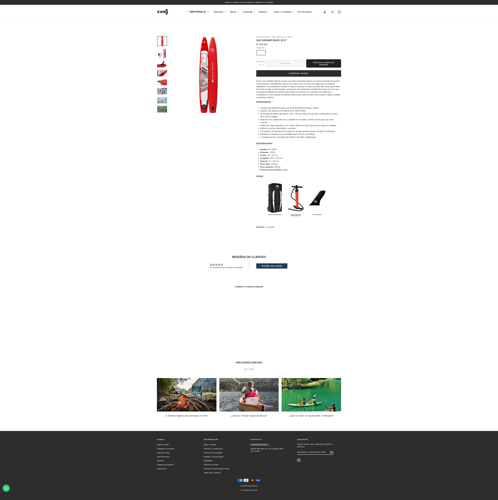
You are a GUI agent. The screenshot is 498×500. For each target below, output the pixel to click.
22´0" (261, 53)
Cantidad (260, 61)
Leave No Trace (163, 453)
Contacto (160, 461)
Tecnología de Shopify (249, 490)
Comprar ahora (298, 73)
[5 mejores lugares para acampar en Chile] (186, 395)
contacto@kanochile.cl (259, 444)
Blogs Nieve (162, 469)
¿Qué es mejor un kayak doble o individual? (311, 416)
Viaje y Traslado (283, 12)
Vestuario (218, 12)
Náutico (263, 12)
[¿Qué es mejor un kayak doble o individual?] (311, 395)
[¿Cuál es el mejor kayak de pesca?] (249, 395)
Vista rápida (179, 335)
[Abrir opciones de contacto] (6, 488)
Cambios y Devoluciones (213, 457)
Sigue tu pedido (210, 445)
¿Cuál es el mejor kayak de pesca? (249, 416)
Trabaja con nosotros (165, 465)
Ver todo (249, 369)
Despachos (208, 461)
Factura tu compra (211, 465)
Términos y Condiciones (213, 449)
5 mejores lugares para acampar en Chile (187, 416)
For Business (305, 12)
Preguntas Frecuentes (166, 449)
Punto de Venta (163, 457)
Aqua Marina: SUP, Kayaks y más (274, 37)
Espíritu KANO (163, 445)
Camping (248, 12)
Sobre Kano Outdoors (212, 473)
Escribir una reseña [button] (272, 266)
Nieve (233, 12)
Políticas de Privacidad (213, 453)
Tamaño (260, 48)
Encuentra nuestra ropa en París (217, 469)
